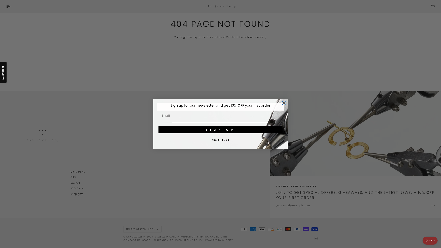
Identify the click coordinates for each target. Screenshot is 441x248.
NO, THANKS (220, 140)
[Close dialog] (284, 103)
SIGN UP (220, 130)
